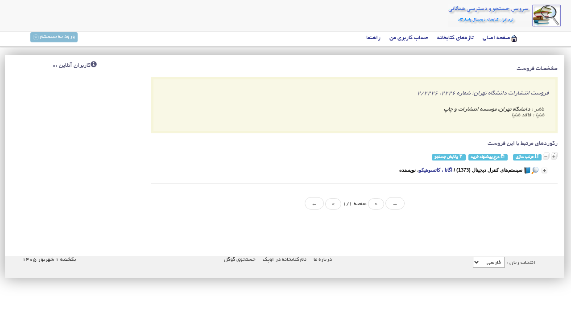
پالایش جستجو (446, 157)
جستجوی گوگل (240, 260)
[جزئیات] (544, 170)
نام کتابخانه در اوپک (284, 260)
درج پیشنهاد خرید (486, 157)
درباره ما (323, 260)
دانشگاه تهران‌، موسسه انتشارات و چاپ (487, 109)
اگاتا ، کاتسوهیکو (435, 170)
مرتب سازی (525, 157)
